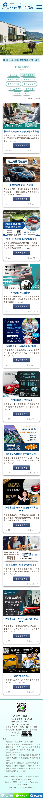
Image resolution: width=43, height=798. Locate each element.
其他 (27, 93)
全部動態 (13, 74)
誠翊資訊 (30, 787)
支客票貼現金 (29, 84)
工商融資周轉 (13, 84)
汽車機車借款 (28, 74)
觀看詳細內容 (21, 145)
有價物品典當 (29, 79)
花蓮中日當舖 (21, 784)
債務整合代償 (15, 88)
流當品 (17, 93)
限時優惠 (29, 88)
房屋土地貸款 (13, 79)
